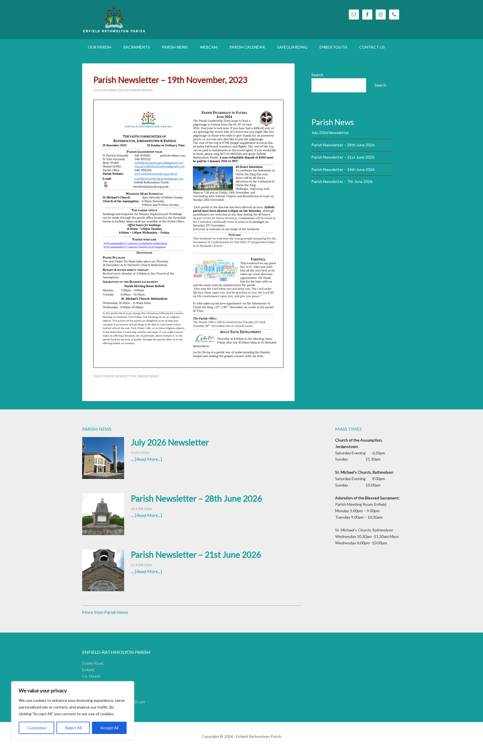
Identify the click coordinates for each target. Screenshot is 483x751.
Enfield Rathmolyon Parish (143, 20)
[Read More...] (148, 459)
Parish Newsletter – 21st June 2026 (342, 157)
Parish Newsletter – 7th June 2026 (341, 181)
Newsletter (125, 376)
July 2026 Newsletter (330, 132)
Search (317, 74)
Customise (36, 727)
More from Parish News (105, 612)
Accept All (109, 727)
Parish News (148, 376)
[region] (72, 710)
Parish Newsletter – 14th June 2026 (343, 169)
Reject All (73, 727)
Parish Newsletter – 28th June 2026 (343, 144)
